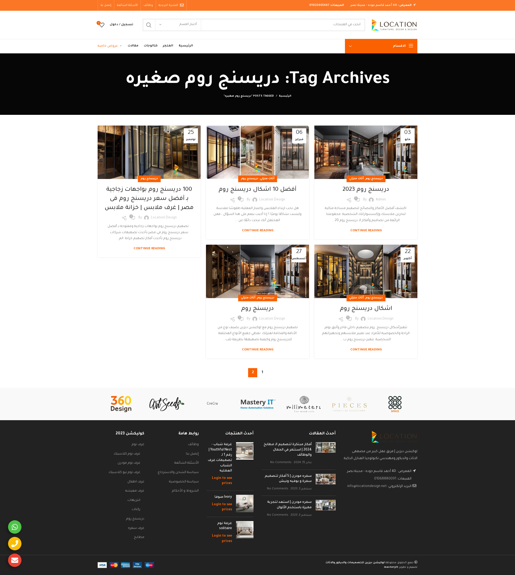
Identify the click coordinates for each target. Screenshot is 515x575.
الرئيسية (285, 96)
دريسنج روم (374, 178)
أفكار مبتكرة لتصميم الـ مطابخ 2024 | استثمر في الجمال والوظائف (288, 450)
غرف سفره (136, 528)
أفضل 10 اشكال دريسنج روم (257, 190)
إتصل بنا (192, 454)
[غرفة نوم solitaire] (244, 532)
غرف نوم (138, 444)
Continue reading (366, 231)
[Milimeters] (303, 404)
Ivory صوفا (223, 497)
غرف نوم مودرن (128, 463)
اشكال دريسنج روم (366, 309)
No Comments (281, 462)
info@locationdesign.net (367, 486)
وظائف (193, 444)
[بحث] (149, 25)
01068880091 (385, 479)
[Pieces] (349, 404)
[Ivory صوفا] (244, 504)
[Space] (395, 404)
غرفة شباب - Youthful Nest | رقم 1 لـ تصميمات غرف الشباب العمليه (220, 458)
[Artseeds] (167, 404)
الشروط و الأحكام (185, 491)
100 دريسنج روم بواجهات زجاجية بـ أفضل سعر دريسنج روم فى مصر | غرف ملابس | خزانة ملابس (149, 199)
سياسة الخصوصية (184, 482)
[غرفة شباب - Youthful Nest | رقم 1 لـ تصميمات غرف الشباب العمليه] (244, 464)
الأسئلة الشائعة (186, 463)
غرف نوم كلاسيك (127, 454)
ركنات (136, 509)
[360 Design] (121, 404)
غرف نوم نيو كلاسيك (124, 472)
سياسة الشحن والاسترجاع (178, 472)
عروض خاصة (108, 46)
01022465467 (319, 5)
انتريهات (133, 500)
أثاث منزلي (356, 178)
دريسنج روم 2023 (366, 190)
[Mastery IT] (258, 404)
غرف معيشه (134, 491)
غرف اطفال (135, 482)
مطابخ (139, 537)
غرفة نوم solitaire (224, 526)
